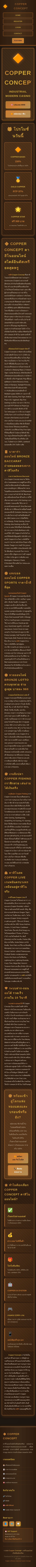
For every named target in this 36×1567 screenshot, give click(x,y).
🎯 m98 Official (8, 1505)
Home (18, 15)
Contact (18, 33)
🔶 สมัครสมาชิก (18, 114)
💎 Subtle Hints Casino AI (11, 1510)
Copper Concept (21, 6)
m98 (10, 275)
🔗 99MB (6, 1501)
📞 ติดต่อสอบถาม (18, 1170)
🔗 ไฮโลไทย (7, 1496)
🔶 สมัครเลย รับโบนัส (18, 1158)
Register (18, 21)
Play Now (18, 40)
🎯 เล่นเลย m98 (18, 105)
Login (18, 27)
